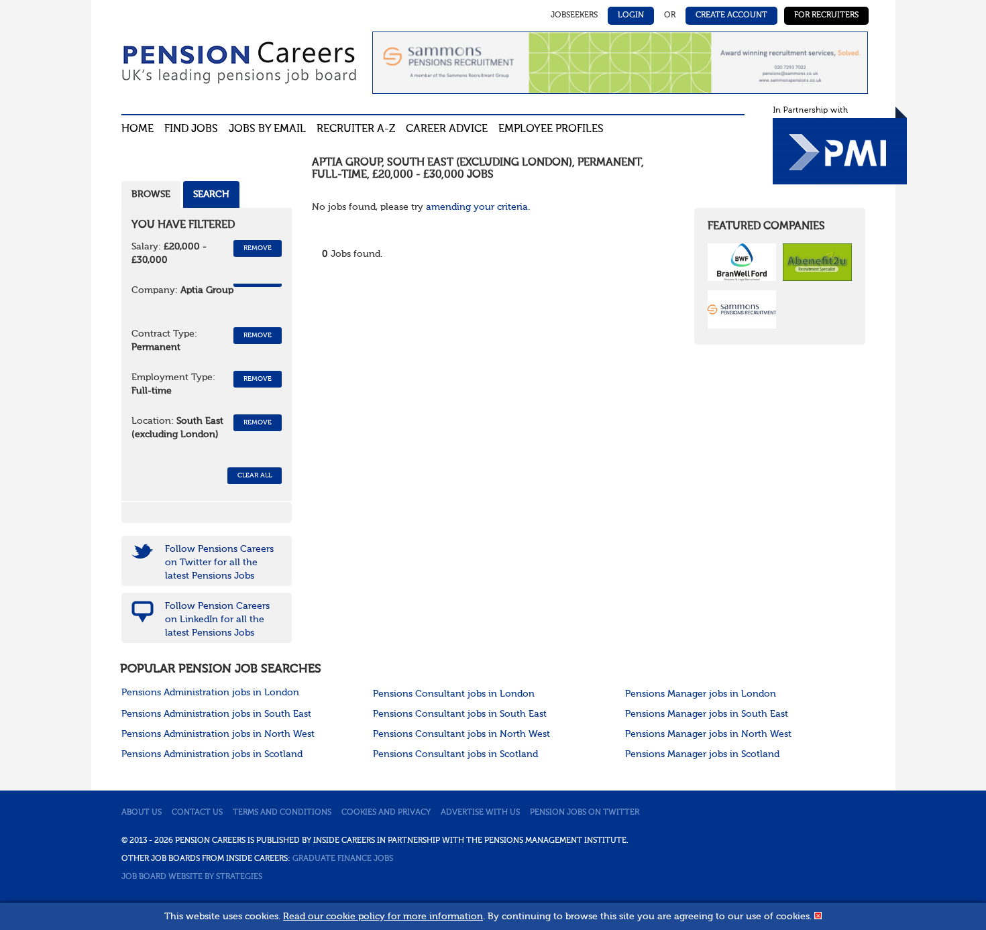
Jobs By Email (267, 129)
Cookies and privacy (386, 813)
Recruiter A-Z (356, 129)
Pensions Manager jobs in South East (706, 714)
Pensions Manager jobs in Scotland (702, 754)
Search (211, 194)
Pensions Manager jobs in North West (708, 734)
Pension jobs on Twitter (584, 813)
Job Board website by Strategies (191, 877)
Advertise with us (480, 813)
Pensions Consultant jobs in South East (460, 714)
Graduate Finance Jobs (342, 859)
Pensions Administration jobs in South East (216, 714)
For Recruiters (826, 15)
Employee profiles (551, 129)
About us (141, 813)
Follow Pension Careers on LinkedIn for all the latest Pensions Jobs (217, 619)
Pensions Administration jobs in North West (218, 734)
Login (631, 15)
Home (137, 129)
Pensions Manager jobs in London (700, 694)
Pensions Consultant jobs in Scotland (455, 754)
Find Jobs (191, 129)
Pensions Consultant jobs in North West (461, 734)
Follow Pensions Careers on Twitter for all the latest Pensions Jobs (219, 562)
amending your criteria (477, 207)
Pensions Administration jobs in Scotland (212, 754)
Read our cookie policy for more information (383, 916)
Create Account (731, 15)
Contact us (197, 813)
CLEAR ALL (254, 475)
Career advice (447, 129)
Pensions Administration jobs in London (210, 692)
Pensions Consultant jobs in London (454, 694)
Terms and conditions (282, 813)
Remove (257, 248)
